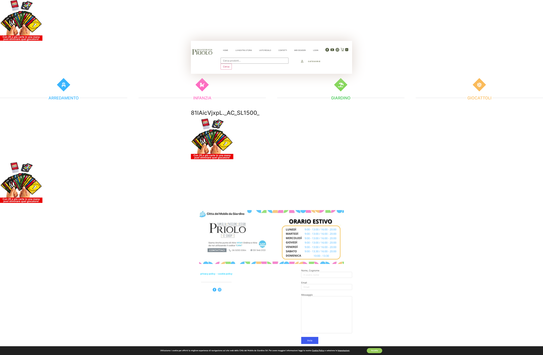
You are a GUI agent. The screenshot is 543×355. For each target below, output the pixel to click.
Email (304, 282)
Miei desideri (300, 50)
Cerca (226, 66)
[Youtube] (332, 50)
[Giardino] (340, 84)
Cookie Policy (318, 350)
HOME (225, 50)
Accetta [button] (374, 350)
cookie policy (225, 273)
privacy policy (208, 273)
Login (315, 50)
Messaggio (307, 295)
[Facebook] (327, 50)
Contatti (282, 50)
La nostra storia (243, 50)
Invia (309, 340)
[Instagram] (337, 50)
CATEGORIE (314, 61)
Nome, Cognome (310, 270)
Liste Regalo (265, 50)
